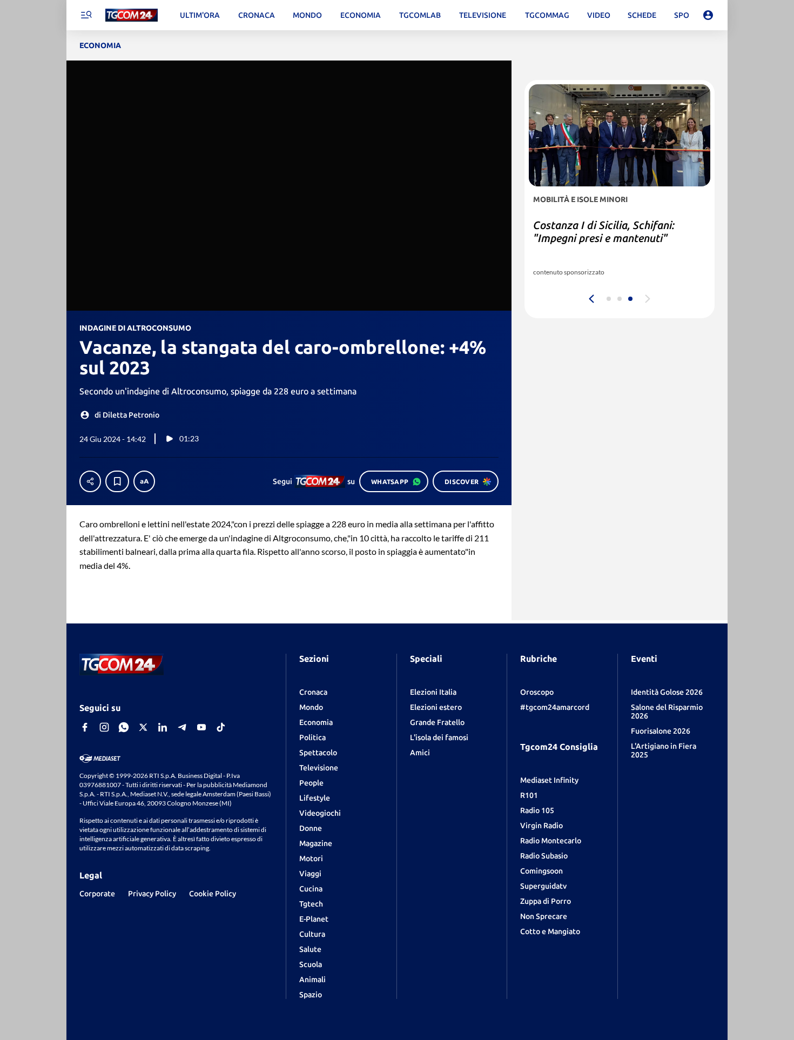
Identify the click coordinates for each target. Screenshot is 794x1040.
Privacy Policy (152, 893)
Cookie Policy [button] (212, 893)
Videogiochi (320, 813)
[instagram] (104, 727)
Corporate (97, 893)
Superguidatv (543, 886)
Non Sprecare (543, 916)
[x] (143, 727)
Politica (312, 737)
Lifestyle (314, 798)
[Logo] (131, 15)
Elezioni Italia (433, 692)
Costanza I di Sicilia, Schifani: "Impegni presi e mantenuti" (604, 231)
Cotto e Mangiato (550, 931)
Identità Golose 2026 (667, 692)
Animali (312, 979)
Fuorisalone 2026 (660, 731)
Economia (316, 722)
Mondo (311, 707)
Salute (310, 949)
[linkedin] (162, 727)
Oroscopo (537, 692)
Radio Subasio (544, 855)
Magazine (315, 843)
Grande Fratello (437, 722)
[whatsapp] (123, 727)
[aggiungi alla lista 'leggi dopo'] (117, 481)
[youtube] (201, 727)
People (311, 783)
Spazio (310, 994)
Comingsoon (541, 871)
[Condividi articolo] (90, 481)
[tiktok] (221, 727)
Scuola (310, 964)
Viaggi (310, 873)
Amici (420, 752)
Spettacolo (318, 752)
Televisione (318, 767)
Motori (311, 858)
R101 (529, 795)
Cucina (310, 888)
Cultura (312, 934)
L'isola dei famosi (439, 737)
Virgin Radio (541, 825)
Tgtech (311, 904)
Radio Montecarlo (550, 840)
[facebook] (84, 727)
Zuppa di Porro (545, 901)
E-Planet (313, 919)
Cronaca (313, 692)
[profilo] (708, 15)
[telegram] (182, 727)
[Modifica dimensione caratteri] (144, 481)
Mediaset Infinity (549, 780)
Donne (310, 828)
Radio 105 (537, 810)
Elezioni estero (436, 707)
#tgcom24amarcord (554, 707)
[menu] (85, 15)
